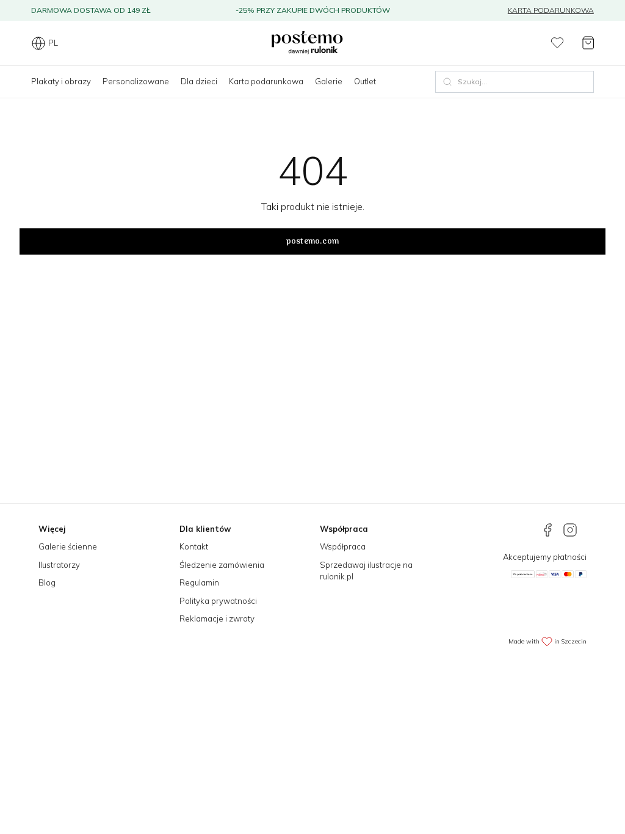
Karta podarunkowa (551, 10)
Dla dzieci (199, 81)
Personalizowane (136, 81)
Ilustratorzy (59, 565)
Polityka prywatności (218, 601)
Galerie (328, 81)
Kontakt (193, 546)
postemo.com (312, 241)
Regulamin (199, 582)
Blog (47, 582)
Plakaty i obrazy (61, 81)
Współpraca (343, 546)
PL (53, 43)
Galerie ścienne (67, 546)
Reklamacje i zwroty (217, 618)
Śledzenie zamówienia (221, 565)
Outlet (365, 81)
